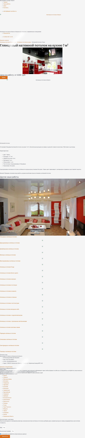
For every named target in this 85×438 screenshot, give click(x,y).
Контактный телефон (5, 431)
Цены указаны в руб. (37, 372)
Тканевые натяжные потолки (8, 351)
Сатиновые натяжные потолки (8, 339)
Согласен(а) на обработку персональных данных (13, 434)
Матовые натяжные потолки (8, 255)
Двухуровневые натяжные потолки (10, 243)
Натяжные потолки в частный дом (9, 303)
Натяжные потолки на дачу (24, 42)
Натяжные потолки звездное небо (9, 309)
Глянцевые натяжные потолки (8, 237)
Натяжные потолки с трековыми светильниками (13, 321)
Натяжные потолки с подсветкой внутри (11, 315)
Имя (1, 427)
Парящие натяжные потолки (8, 333)
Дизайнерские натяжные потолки (9, 249)
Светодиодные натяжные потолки (9, 345)
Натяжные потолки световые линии (10, 327)
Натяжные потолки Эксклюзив (8, 42)
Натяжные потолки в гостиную (8, 285)
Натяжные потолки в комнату (8, 291)
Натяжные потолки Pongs (7, 267)
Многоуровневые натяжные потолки (10, 261)
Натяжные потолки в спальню (8, 297)
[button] (42, 355)
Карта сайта (3, 369)
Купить (4, 77)
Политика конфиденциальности (8, 368)
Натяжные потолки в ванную (8, 279)
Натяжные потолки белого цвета (9, 273)
